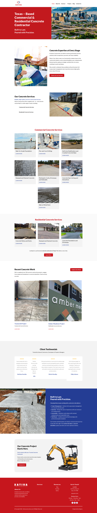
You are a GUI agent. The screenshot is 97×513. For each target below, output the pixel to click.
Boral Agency (79, 509)
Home (53, 3)
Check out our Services (57, 75)
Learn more (17, 329)
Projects (69, 3)
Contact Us (78, 3)
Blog (74, 3)
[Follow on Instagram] (75, 503)
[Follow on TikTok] (77, 503)
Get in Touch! (74, 484)
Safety (57, 490)
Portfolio (57, 488)
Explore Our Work (76, 269)
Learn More (48, 255)
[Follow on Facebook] (72, 503)
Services (63, 3)
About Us (58, 3)
